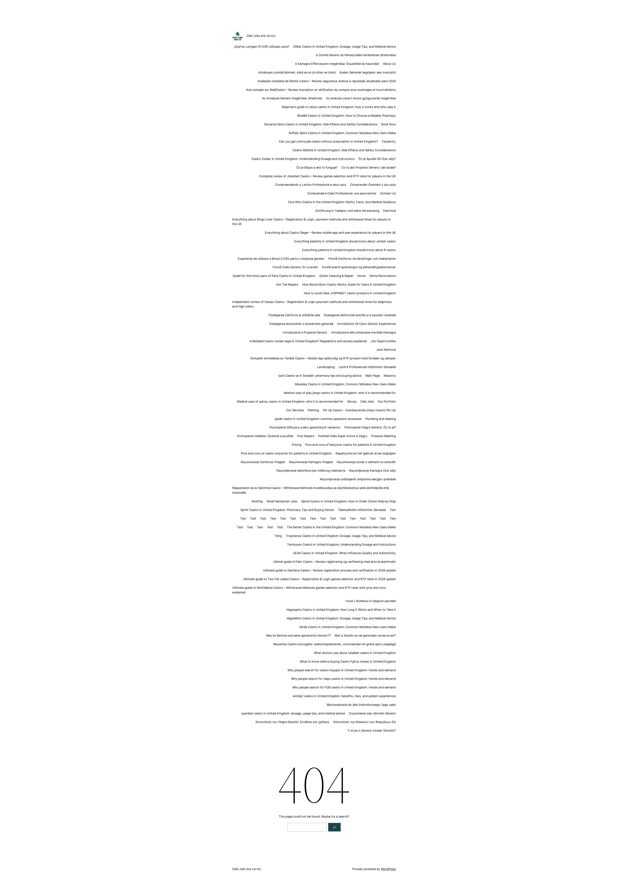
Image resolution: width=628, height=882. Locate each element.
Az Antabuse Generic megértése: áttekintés (292, 98)
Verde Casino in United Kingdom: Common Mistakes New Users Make (347, 627)
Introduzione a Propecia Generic (305, 332)
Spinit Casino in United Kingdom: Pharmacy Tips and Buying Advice (287, 510)
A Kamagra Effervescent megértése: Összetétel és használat (337, 63)
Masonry (390, 375)
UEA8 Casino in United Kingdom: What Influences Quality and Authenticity (344, 553)
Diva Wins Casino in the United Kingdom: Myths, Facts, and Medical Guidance (342, 202)
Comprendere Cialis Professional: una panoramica (341, 193)
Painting (313, 410)
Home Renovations (382, 276)
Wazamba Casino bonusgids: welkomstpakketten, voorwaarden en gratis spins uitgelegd (334, 644)
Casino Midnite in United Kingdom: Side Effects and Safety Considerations (344, 150)
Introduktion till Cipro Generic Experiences (366, 323)
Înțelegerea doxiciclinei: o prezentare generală (301, 323)
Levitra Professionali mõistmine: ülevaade (367, 367)
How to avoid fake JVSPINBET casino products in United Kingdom (350, 293)
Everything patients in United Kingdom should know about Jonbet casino (345, 241)
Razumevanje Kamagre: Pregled (311, 462)
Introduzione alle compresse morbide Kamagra (363, 332)
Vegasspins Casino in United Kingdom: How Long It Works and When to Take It (341, 609)
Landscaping (326, 367)
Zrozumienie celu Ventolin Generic (372, 713)
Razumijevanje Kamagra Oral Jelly (372, 470)
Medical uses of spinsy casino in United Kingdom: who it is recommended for (290, 401)
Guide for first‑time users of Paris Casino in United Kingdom (274, 276)
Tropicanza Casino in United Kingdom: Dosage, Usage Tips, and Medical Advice (341, 536)
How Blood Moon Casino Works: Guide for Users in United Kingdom (349, 284)
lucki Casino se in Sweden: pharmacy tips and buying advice (319, 375)
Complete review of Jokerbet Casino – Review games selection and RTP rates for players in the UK (327, 176)
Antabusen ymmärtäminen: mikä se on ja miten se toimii (297, 72)
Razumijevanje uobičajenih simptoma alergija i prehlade (358, 479)
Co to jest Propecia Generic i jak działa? (368, 167)
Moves (352, 401)
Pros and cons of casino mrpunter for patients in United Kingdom (286, 453)
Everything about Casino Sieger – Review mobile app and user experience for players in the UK (330, 232)
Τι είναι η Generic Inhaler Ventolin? (371, 730)
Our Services (295, 410)
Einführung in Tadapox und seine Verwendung (347, 210)
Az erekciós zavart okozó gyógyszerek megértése (361, 98)
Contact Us (388, 193)
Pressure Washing (383, 436)
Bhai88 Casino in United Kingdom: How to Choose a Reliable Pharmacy (346, 115)
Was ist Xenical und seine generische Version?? (298, 635)
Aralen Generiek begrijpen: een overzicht (368, 72)
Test (393, 510)
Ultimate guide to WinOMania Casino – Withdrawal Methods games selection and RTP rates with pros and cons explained (309, 590)
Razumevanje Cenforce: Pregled (263, 462)
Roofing (257, 501)
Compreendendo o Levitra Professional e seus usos (310, 184)
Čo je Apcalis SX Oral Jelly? (377, 159)
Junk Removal (386, 349)
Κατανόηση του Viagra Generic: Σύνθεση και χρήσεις (292, 722)
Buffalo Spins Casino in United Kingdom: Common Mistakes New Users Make (342, 133)
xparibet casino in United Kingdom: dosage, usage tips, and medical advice (293, 713)
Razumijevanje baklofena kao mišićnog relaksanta (311, 470)
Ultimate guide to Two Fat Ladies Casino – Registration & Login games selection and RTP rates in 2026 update (319, 579)
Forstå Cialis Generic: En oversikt (295, 267)
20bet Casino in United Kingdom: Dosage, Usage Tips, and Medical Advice (344, 46)
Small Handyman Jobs (282, 501)
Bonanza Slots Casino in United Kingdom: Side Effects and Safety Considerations (320, 124)
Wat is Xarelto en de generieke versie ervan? (365, 635)
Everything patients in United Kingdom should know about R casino (349, 250)
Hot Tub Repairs (287, 284)
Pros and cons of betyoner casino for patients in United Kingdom (350, 444)
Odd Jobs (367, 401)
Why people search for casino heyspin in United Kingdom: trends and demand (342, 670)
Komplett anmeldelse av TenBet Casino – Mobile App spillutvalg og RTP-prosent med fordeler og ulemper (323, 358)
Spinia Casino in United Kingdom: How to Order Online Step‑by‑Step (348, 501)
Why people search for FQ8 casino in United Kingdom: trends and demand (344, 687)
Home (361, 276)
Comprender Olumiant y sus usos (373, 184)
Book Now (388, 124)
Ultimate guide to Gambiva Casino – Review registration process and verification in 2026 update (329, 570)
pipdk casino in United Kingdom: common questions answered (318, 419)
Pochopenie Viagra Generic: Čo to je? (370, 427)
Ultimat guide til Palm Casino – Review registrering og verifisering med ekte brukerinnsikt (334, 561)
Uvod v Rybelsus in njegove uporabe (371, 601)
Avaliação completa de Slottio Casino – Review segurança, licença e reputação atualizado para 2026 (327, 81)
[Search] (334, 827)
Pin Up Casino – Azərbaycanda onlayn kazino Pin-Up (359, 410)
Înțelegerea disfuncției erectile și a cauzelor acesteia (360, 315)
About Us (389, 63)
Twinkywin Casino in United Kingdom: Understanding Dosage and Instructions (341, 544)
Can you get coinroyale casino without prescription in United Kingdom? (328, 141)
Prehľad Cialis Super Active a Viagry (342, 436)
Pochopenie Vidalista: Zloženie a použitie (265, 436)
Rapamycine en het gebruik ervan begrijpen (366, 453)
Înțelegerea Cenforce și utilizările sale (294, 315)
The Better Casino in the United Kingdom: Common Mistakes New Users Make (341, 527)
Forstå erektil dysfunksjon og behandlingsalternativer (359, 267)
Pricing (296, 444)
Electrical (389, 210)
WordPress (388, 869)
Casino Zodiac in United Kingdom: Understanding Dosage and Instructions (303, 159)
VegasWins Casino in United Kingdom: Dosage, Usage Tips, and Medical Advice (341, 618)
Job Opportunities (383, 341)
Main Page (372, 375)
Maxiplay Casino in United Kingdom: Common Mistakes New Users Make (345, 384)
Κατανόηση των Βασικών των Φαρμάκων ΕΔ (364, 722)
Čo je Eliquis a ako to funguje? (317, 167)
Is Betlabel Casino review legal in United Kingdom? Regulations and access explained (308, 341)
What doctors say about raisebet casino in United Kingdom (355, 653)
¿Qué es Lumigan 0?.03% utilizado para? (261, 46)
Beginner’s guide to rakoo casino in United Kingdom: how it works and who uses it (339, 107)
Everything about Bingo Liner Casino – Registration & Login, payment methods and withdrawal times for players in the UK (311, 222)
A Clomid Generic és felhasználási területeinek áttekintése (356, 55)
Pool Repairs (305, 436)
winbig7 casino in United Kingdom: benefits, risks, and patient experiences (344, 696)
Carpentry (389, 141)
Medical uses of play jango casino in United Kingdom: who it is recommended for (340, 393)
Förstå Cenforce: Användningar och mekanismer (362, 258)
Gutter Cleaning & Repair (336, 276)
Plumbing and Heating (380, 419)
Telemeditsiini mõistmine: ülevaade (362, 510)
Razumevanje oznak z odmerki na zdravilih (366, 462)
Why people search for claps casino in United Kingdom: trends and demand (343, 678)
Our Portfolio (387, 401)
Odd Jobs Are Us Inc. (261, 35)
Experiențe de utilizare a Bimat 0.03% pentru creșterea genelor (281, 258)
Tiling (278, 536)
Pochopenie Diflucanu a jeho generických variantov (305, 427)
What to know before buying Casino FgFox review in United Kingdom (348, 661)
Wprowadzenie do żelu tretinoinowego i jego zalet (361, 704)
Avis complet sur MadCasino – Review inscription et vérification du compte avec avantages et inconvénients (321, 89)
